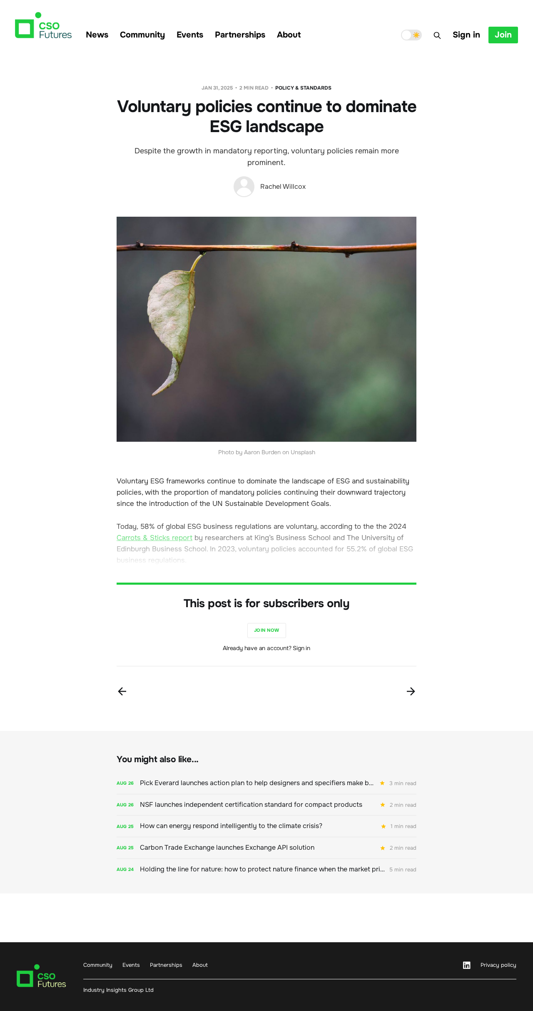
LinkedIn (467, 965)
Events (190, 35)
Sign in (466, 35)
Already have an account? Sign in (266, 648)
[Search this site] (437, 35)
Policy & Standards (303, 88)
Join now (266, 630)
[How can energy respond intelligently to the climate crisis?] (266, 826)
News (97, 35)
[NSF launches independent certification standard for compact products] (266, 805)
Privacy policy (498, 964)
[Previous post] (122, 691)
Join (503, 35)
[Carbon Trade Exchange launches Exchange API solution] (266, 847)
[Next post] (411, 691)
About (289, 35)
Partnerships (240, 35)
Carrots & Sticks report (154, 537)
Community (142, 35)
